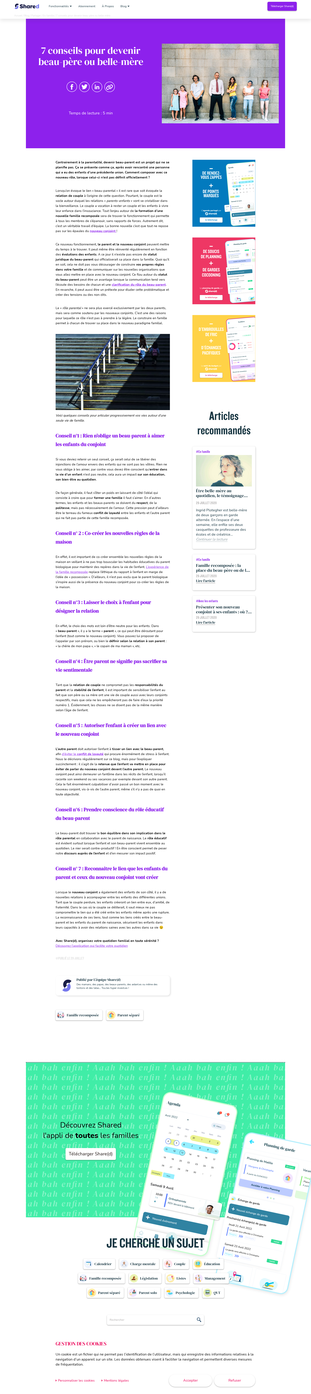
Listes (181, 1278)
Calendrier (103, 1263)
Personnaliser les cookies (76, 1380)
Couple (179, 1263)
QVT (217, 1292)
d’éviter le (82, 754)
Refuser (234, 1380)
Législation (149, 1278)
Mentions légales (116, 1380)
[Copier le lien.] (109, 87)
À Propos (108, 6)
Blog (123, 6)
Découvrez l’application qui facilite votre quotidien (92, 946)
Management (215, 1278)
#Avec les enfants (207, 601)
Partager (36, 15)
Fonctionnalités (59, 6)
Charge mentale (143, 1263)
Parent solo (148, 1292)
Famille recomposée (83, 1015)
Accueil (18, 15)
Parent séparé (129, 1015)
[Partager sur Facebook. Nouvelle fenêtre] (71, 87)
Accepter (190, 1380)
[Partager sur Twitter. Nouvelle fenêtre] (84, 87)
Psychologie (185, 1292)
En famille (48, 15)
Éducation (212, 1263)
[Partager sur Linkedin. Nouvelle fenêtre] (97, 87)
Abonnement (86, 6)
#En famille (203, 452)
